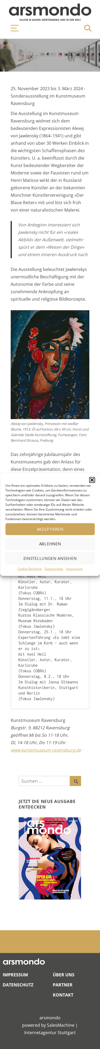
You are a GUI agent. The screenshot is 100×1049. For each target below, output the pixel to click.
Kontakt (63, 995)
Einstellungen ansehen (50, 558)
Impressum (74, 568)
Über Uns (63, 975)
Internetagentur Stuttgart (50, 1032)
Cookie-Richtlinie (29, 568)
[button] (92, 479)
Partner (63, 985)
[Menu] (12, 28)
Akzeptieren (50, 529)
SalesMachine (60, 1025)
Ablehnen (50, 543)
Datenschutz (54, 568)
